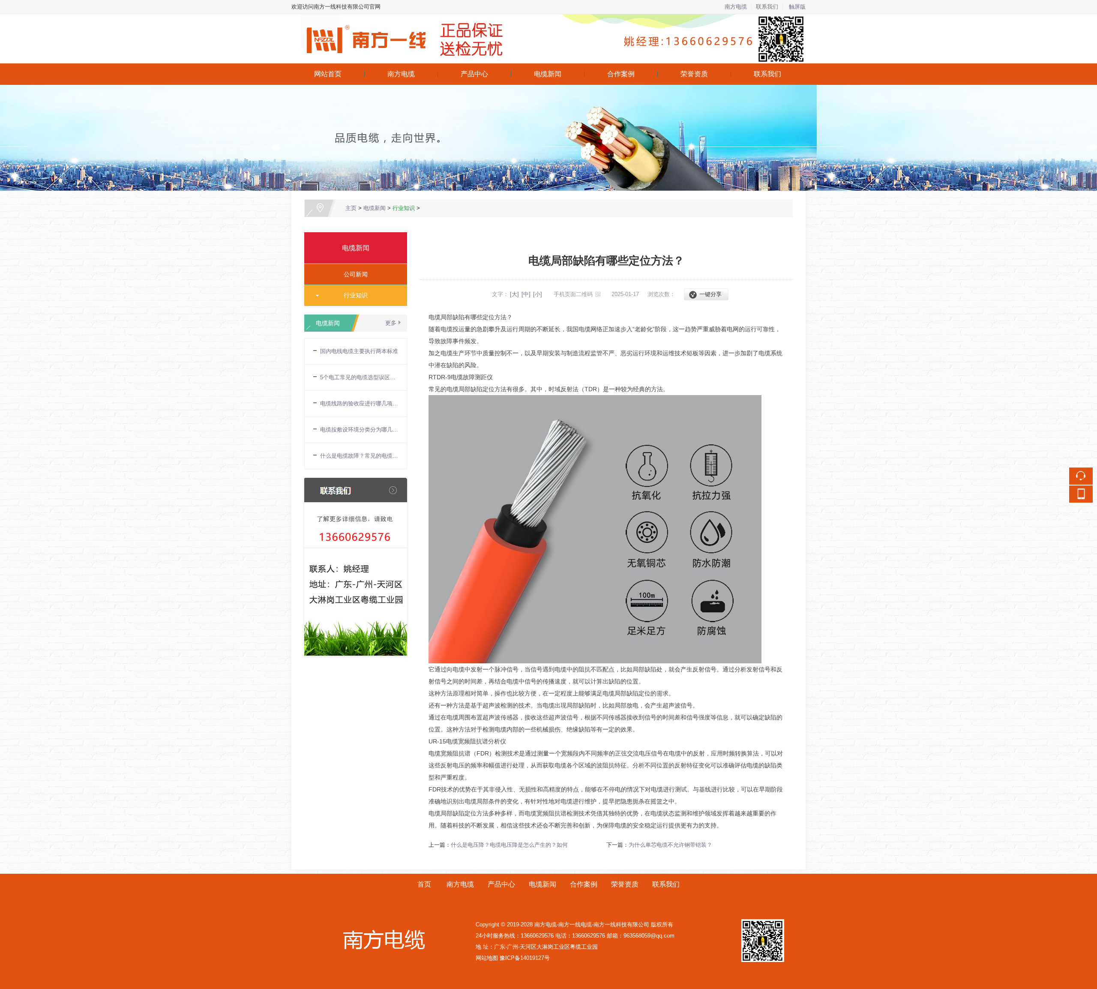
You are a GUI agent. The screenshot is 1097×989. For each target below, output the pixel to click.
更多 (390, 323)
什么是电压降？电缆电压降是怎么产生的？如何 (509, 845)
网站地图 (487, 958)
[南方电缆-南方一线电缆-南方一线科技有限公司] (548, 19)
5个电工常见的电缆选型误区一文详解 (359, 377)
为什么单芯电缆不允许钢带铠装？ (670, 845)
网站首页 (328, 74)
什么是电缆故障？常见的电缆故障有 (359, 456)
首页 (424, 884)
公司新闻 (352, 274)
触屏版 (797, 6)
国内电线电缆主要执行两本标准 (359, 351)
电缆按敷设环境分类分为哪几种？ (359, 429)
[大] (514, 294)
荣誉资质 (694, 74)
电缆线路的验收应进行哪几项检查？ (359, 403)
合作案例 (621, 74)
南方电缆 (736, 6)
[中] (526, 294)
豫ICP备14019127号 (525, 958)
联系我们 (767, 6)
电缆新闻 (547, 74)
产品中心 (474, 74)
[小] (537, 294)
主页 (351, 208)
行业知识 (404, 208)
